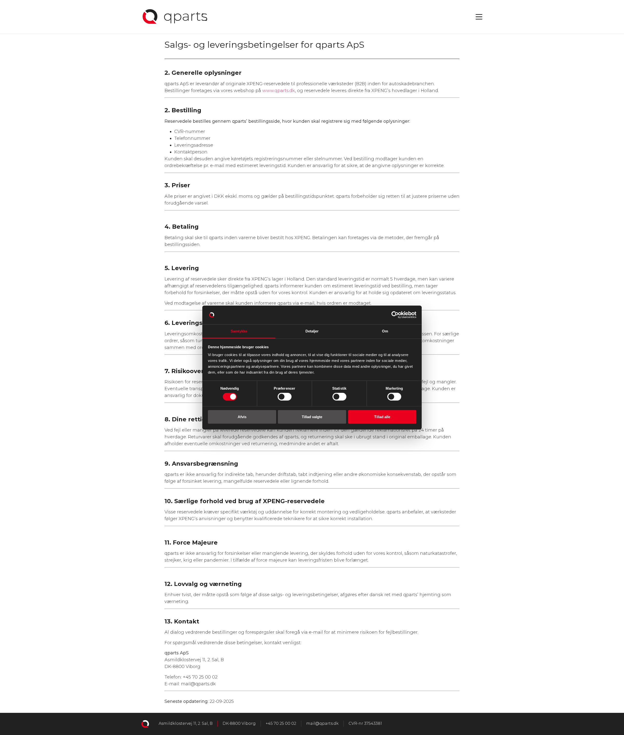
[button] (479, 16)
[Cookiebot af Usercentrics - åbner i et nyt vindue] (395, 315)
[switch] (285, 397)
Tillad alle (382, 417)
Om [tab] (385, 331)
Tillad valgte (312, 417)
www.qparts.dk (278, 90)
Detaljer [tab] (312, 331)
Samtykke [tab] (239, 331)
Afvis (242, 417)
